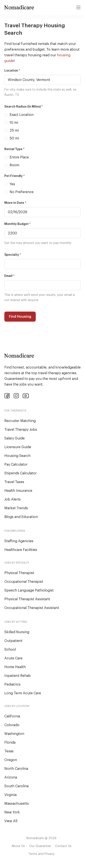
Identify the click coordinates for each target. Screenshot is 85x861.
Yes (12, 184)
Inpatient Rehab (17, 675)
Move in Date (15, 202)
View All (10, 821)
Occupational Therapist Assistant (31, 608)
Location (12, 70)
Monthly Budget (17, 224)
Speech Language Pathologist (29, 590)
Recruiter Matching (20, 421)
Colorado (11, 725)
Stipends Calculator (20, 473)
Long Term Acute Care (22, 693)
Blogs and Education (21, 517)
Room (14, 165)
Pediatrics (12, 684)
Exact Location (21, 115)
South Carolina (16, 786)
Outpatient (13, 641)
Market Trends (16, 508)
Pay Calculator (15, 464)
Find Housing (20, 316)
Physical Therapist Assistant (27, 599)
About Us (18, 846)
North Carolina (16, 768)
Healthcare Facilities (20, 550)
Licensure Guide (17, 447)
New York (12, 812)
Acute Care (13, 658)
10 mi (13, 122)
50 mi (14, 138)
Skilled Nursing (16, 632)
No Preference (21, 192)
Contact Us (63, 846)
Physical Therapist (19, 573)
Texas (9, 751)
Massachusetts (16, 803)
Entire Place (19, 157)
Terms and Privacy (41, 854)
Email (9, 276)
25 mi (14, 130)
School (10, 649)
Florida (9, 742)
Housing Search (17, 456)
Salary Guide (14, 438)
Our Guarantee (40, 846)
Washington (14, 734)
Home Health (15, 667)
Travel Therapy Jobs (20, 429)
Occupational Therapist (23, 581)
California (12, 716)
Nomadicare (19, 7)
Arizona (10, 777)
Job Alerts (12, 499)
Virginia (10, 795)
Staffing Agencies (18, 541)
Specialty (12, 254)
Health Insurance (18, 490)
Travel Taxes (14, 482)
